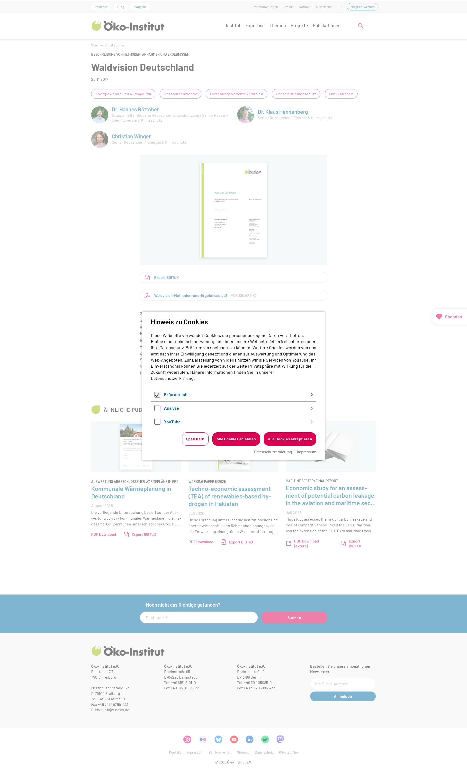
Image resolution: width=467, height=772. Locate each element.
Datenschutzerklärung (172, 378)
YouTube (172, 421)
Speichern (195, 438)
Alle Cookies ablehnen (236, 438)
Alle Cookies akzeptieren (290, 438)
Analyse (171, 408)
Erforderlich (176, 394)
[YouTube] (157, 423)
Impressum (306, 451)
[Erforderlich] (157, 396)
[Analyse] (157, 409)
